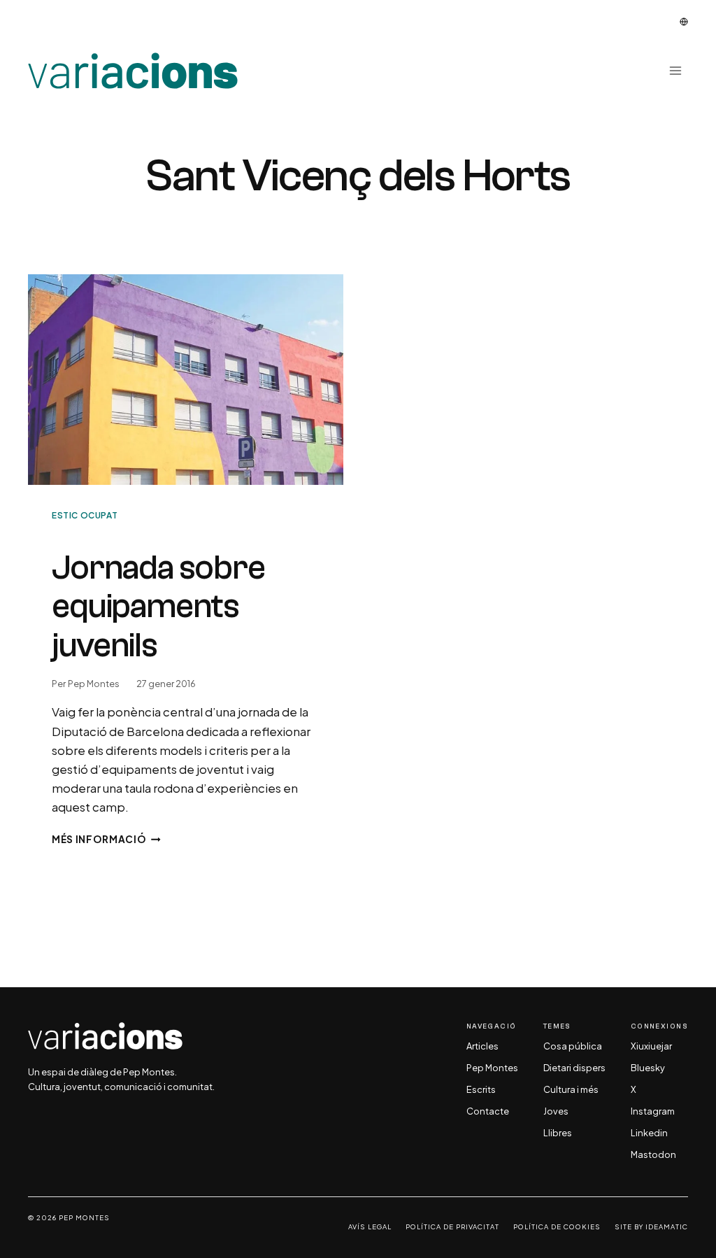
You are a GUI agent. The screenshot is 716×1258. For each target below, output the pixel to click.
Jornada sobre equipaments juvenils (158, 607)
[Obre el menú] (675, 71)
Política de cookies (557, 1227)
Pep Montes (94, 683)
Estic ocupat (84, 515)
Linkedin (649, 1133)
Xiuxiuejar (651, 1047)
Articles (482, 1047)
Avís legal (370, 1227)
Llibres (557, 1133)
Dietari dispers (574, 1068)
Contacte (487, 1112)
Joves (555, 1112)
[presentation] (185, 379)
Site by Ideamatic (651, 1227)
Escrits (481, 1090)
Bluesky (648, 1068)
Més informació (106, 839)
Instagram (653, 1112)
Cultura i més (571, 1090)
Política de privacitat (452, 1227)
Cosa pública (572, 1047)
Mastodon (653, 1155)
